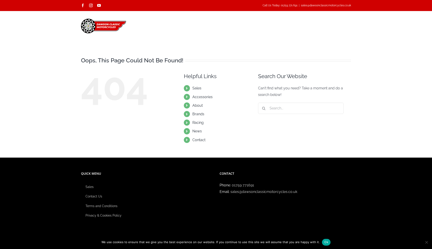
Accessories (202, 97)
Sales (196, 88)
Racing (198, 122)
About (197, 105)
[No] (426, 242)
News (197, 131)
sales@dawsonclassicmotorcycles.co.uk (326, 5)
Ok (326, 242)
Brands (198, 114)
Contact (198, 140)
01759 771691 (243, 185)
